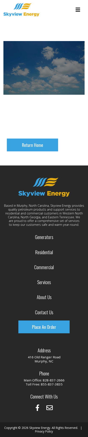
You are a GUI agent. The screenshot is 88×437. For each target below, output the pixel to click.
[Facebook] (37, 407)
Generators (44, 236)
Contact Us (44, 312)
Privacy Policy (44, 431)
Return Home (32, 145)
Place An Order (44, 327)
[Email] (49, 407)
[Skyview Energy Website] (21, 9)
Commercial (44, 266)
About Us (44, 296)
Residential (44, 251)
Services (44, 281)
